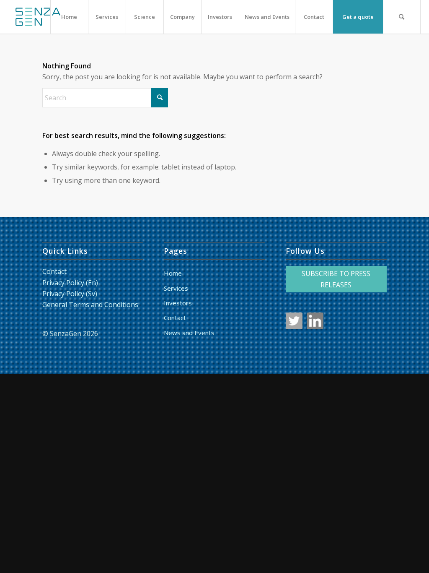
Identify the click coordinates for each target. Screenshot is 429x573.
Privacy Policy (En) (70, 282)
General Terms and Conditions (90, 304)
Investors (178, 303)
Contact (54, 271)
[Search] (402, 17)
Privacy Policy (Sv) (69, 293)
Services (176, 288)
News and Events (189, 332)
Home (173, 273)
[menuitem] (69, 17)
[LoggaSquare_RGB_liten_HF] (37, 17)
